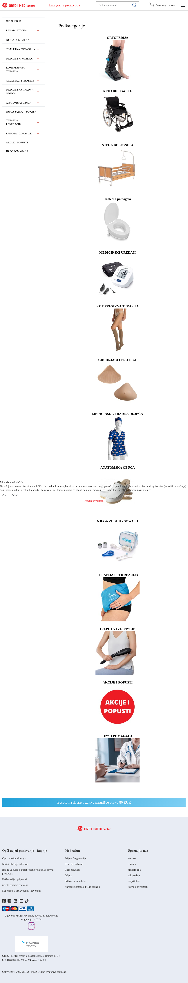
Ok (4, 495)
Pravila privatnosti (94, 500)
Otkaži (15, 495)
